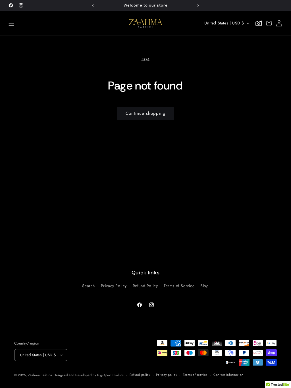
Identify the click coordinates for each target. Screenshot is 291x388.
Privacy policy (166, 374)
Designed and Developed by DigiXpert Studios (89, 375)
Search (88, 286)
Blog (204, 286)
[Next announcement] (198, 5)
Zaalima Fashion (40, 375)
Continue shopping (146, 113)
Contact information (228, 374)
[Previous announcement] (93, 5)
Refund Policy (145, 286)
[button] (11, 23)
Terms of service (195, 374)
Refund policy (140, 374)
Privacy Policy (114, 286)
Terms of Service (179, 286)
